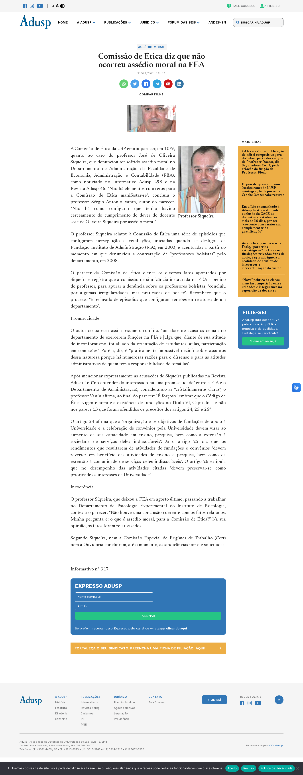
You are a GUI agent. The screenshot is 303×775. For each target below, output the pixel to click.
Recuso (248, 768)
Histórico (61, 702)
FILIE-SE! (273, 6)
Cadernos (87, 714)
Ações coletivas (124, 708)
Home (63, 22)
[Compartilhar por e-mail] (168, 83)
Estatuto (61, 708)
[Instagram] (32, 6)
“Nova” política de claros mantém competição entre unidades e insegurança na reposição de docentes (262, 285)
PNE (84, 725)
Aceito (232, 768)
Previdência (122, 719)
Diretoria (61, 714)
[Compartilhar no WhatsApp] (123, 83)
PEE (83, 719)
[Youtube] (40, 6)
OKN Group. (276, 745)
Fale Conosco (157, 702)
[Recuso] (297, 768)
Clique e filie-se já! (263, 341)
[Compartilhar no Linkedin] (179, 83)
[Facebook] (25, 6)
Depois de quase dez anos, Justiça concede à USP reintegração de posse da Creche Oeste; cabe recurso (263, 190)
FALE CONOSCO (244, 6)
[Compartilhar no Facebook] (146, 83)
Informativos (89, 702)
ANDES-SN (217, 22)
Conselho (61, 719)
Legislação (121, 714)
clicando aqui (176, 628)
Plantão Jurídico (124, 702)
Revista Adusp (90, 708)
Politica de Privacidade (277, 768)
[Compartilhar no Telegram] (157, 83)
